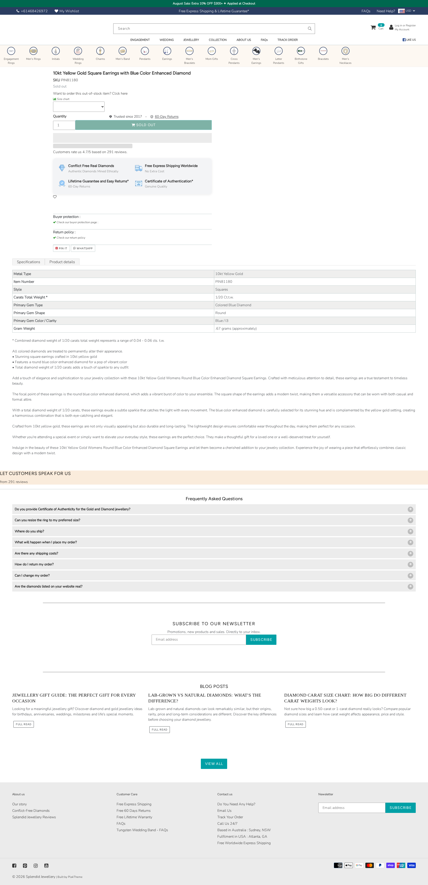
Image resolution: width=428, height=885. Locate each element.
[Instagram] (36, 865)
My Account (402, 29)
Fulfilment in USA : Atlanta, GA (242, 836)
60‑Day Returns (167, 116)
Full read (23, 724)
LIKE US (411, 40)
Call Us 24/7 (227, 823)
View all (214, 764)
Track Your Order (230, 817)
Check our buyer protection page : (77, 222)
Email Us (224, 810)
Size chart (63, 99)
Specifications (28, 261)
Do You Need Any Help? (236, 804)
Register (411, 25)
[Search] (310, 28)
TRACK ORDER (288, 40)
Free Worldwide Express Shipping (244, 843)
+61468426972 (34, 11)
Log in (398, 25)
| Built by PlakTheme (69, 877)
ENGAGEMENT (140, 40)
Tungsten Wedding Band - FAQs (142, 830)
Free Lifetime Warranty (134, 817)
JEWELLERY (191, 40)
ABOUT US (244, 40)
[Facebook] (14, 865)
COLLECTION (218, 40)
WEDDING (167, 40)
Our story (19, 804)
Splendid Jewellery (40, 876)
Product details (62, 261)
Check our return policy (71, 238)
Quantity (59, 116)
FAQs (366, 11)
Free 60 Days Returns (134, 810)
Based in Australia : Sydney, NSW (244, 830)
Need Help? (386, 11)
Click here (119, 93)
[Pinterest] (25, 865)
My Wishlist (69, 11)
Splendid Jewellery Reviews (34, 817)
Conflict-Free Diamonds (31, 810)
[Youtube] (46, 865)
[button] (132, 138)
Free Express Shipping (134, 804)
